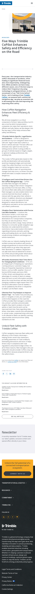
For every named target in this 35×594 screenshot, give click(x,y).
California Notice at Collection (12, 585)
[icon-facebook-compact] (12, 517)
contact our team (12, 362)
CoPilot (16, 360)
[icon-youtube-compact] (17, 517)
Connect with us (17, 474)
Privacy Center (7, 577)
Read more (5, 390)
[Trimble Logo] (6, 3)
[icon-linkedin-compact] (4, 517)
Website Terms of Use (9, 573)
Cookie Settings (7, 589)
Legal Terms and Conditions (12, 569)
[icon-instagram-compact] (8, 517)
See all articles (17, 416)
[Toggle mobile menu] (31, 3)
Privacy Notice (7, 581)
